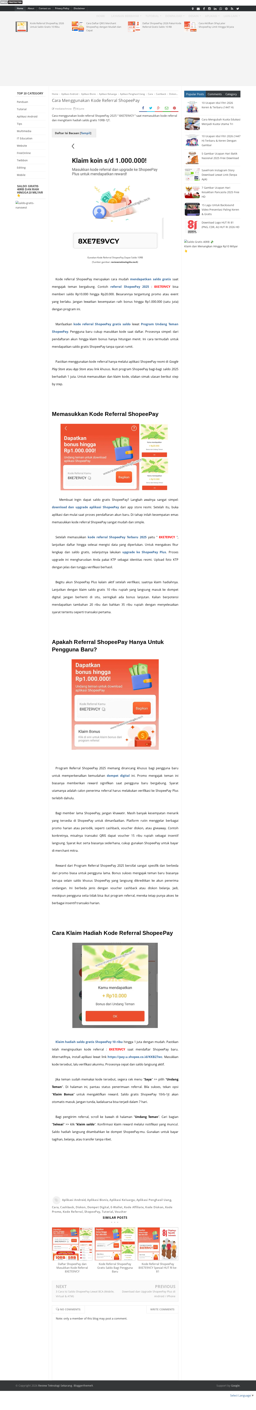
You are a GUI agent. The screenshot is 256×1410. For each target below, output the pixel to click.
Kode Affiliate (134, 1207)
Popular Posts (195, 94)
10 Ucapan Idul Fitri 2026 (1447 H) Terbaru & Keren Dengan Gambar (221, 140)
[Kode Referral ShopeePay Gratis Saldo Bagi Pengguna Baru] (115, 1259)
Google (235, 1385)
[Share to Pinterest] (174, 108)
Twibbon (22, 160)
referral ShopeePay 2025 (129, 287)
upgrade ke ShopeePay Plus (144, 552)
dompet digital (118, 776)
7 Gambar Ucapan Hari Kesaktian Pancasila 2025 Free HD (220, 192)
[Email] (198, 8)
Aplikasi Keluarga (122, 1200)
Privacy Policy (62, 8)
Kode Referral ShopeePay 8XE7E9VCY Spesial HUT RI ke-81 (157, 1267)
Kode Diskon (154, 1207)
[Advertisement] (128, 58)
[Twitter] (237, 8)
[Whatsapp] (221, 8)
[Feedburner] (232, 8)
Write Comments (162, 1309)
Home (20, 8)
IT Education (24, 138)
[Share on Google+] (159, 108)
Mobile (21, 175)
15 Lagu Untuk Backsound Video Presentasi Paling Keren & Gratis (220, 209)
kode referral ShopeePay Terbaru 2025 (117, 537)
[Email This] (167, 108)
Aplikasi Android (74, 1200)
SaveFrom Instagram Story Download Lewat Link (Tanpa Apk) (219, 174)
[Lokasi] (192, 8)
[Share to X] (151, 108)
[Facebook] (204, 8)
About (31, 8)
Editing (21, 167)
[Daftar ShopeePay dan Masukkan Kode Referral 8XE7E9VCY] (72, 1259)
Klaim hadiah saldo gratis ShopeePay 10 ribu (89, 1042)
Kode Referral (73, 1211)
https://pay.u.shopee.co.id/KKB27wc (135, 1057)
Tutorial (107, 1211)
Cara (55, 1207)
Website (22, 145)
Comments (215, 94)
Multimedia (24, 131)
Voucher (121, 1211)
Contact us (45, 8)
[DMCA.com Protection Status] (11, 3)
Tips (19, 124)
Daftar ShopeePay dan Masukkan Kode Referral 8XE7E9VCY (72, 1267)
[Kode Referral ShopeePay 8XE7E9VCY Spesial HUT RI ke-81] (158, 1259)
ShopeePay (92, 1211)
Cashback (67, 1207)
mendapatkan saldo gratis (150, 279)
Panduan (22, 102)
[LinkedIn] (215, 8)
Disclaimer (79, 8)
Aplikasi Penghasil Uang (153, 1200)
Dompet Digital (98, 1207)
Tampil (85, 133)
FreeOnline (24, 153)
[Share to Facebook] (143, 108)
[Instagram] (209, 8)
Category (231, 94)
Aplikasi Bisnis (97, 1200)
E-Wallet (117, 1207)
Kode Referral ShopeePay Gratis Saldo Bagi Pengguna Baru (115, 1267)
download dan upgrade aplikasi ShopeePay (85, 507)
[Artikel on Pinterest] (226, 8)
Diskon (81, 1207)
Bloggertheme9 (83, 1385)
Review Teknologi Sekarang (55, 1385)
